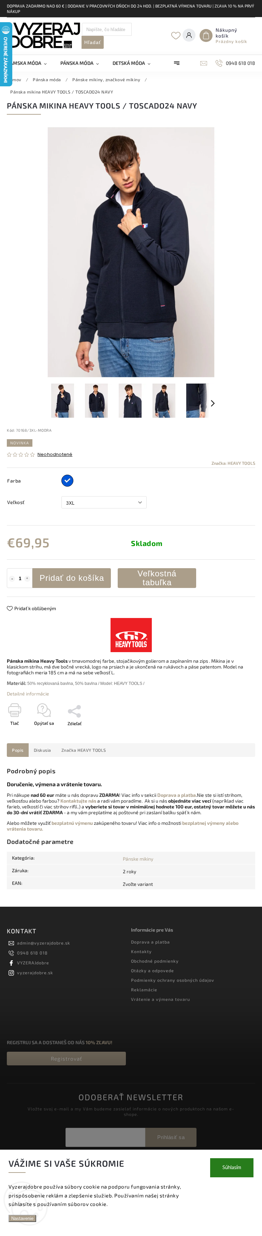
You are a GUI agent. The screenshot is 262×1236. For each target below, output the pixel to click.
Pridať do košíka (72, 578)
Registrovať (66, 1058)
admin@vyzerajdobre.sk (43, 943)
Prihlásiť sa (171, 1137)
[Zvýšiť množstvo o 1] (27, 579)
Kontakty (141, 951)
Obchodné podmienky (155, 961)
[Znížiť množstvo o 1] (12, 579)
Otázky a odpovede (152, 970)
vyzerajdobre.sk (35, 972)
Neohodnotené (55, 454)
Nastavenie (22, 1218)
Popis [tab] (18, 750)
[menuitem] (30, 63)
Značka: (233, 463)
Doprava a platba (150, 942)
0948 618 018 (32, 952)
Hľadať (92, 42)
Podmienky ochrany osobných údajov (172, 980)
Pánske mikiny (138, 859)
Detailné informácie (28, 693)
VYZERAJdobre (33, 962)
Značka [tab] (83, 750)
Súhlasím (231, 1167)
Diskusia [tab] (42, 750)
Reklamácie (144, 989)
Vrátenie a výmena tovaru (160, 999)
